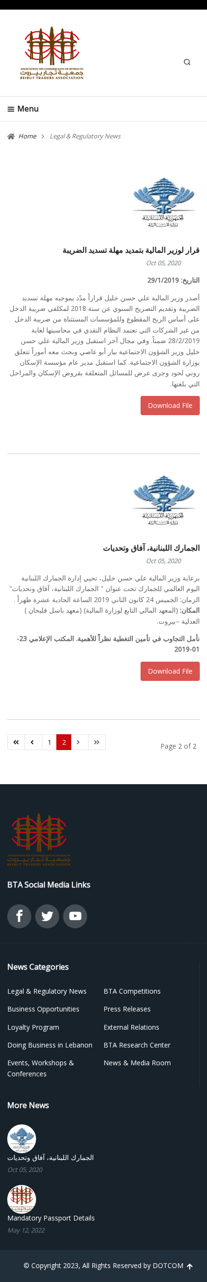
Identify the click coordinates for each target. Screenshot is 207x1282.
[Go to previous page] (33, 742)
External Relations (131, 1027)
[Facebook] (19, 918)
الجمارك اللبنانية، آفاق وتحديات (151, 547)
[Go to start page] (16, 742)
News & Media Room (137, 1062)
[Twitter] (47, 918)
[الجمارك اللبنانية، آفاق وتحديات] (21, 1138)
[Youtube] (75, 918)
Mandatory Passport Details (51, 1218)
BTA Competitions (132, 991)
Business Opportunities (43, 1008)
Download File (170, 405)
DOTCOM (168, 1265)
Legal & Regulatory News (47, 991)
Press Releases (127, 1008)
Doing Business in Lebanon (49, 1044)
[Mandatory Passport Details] (21, 1198)
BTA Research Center (137, 1044)
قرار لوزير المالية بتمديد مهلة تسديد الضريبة (131, 250)
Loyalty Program (33, 1027)
